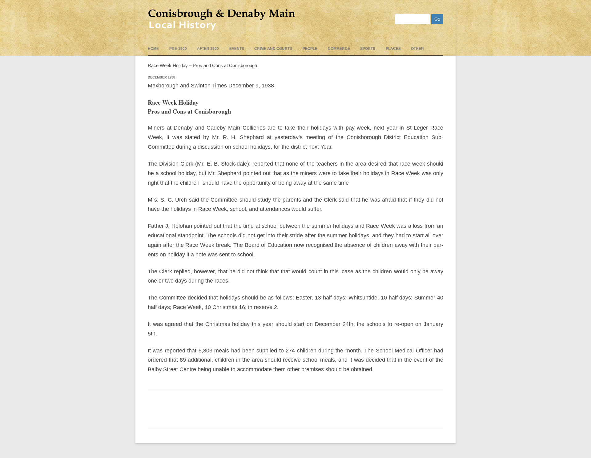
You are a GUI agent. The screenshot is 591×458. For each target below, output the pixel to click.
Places (393, 48)
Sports (367, 48)
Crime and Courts (273, 48)
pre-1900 (178, 48)
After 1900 (208, 48)
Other (417, 48)
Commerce (339, 48)
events (236, 48)
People (310, 48)
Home (153, 48)
